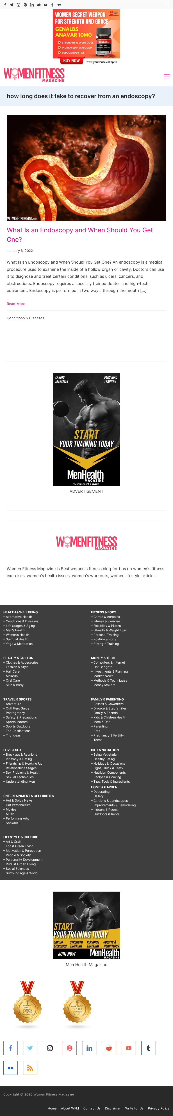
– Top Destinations (16, 731)
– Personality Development (23, 859)
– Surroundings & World (20, 873)
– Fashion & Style (15, 667)
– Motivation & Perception (22, 850)
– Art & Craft (12, 841)
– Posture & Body (103, 639)
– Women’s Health (16, 635)
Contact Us (91, 1108)
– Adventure (12, 704)
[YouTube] (45, 5)
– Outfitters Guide (16, 708)
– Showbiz (10, 823)
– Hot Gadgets (101, 667)
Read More (16, 303)
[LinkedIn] (32, 5)
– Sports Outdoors (16, 726)
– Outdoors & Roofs (105, 814)
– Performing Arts (16, 818)
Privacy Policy (159, 1108)
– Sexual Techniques (18, 777)
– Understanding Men (19, 781)
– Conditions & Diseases (20, 621)
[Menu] (167, 76)
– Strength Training (105, 644)
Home (52, 1108)
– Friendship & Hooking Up (22, 763)
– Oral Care (11, 680)
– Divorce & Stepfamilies (109, 708)
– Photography (14, 713)
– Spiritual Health (15, 639)
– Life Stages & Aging (19, 626)
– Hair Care (11, 671)
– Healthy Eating (103, 759)
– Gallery (97, 796)
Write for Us (134, 1108)
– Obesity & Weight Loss (109, 630)
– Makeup (10, 676)
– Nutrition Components (108, 772)
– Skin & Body (13, 685)
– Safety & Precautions (20, 717)
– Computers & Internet (108, 662)
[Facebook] (5, 5)
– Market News (102, 676)
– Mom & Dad (101, 722)
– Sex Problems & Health (21, 772)
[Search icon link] (166, 5)
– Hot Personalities (16, 805)
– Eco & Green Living (18, 846)
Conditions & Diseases (25, 318)
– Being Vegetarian (104, 754)
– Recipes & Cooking (106, 777)
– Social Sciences (16, 868)
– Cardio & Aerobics (105, 617)
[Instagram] (18, 5)
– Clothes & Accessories (20, 662)
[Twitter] (12, 5)
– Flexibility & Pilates (106, 626)
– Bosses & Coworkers (107, 704)
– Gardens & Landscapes (109, 800)
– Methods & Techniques (109, 680)
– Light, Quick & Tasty (107, 768)
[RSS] (30, 1068)
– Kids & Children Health (108, 717)
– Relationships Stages (19, 768)
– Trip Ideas (11, 735)
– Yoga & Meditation (18, 644)
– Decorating (100, 791)
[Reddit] (39, 5)
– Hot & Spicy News (17, 800)
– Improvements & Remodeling (113, 805)
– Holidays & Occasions (108, 763)
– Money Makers (103, 685)
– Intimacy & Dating (17, 759)
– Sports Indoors (15, 722)
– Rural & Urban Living (19, 864)
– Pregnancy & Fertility (107, 735)
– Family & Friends (104, 713)
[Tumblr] (52, 5)
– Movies (9, 809)
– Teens (96, 740)
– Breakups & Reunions (20, 754)
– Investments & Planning (109, 671)
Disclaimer (113, 1108)
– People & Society (17, 855)
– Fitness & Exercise (105, 621)
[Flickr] (59, 5)
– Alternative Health (17, 617)
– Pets (95, 731)
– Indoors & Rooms (104, 809)
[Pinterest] (25, 5)
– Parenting (99, 726)
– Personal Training (105, 635)
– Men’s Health (14, 630)
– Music (8, 814)
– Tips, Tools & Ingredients (110, 781)
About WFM (70, 1108)
